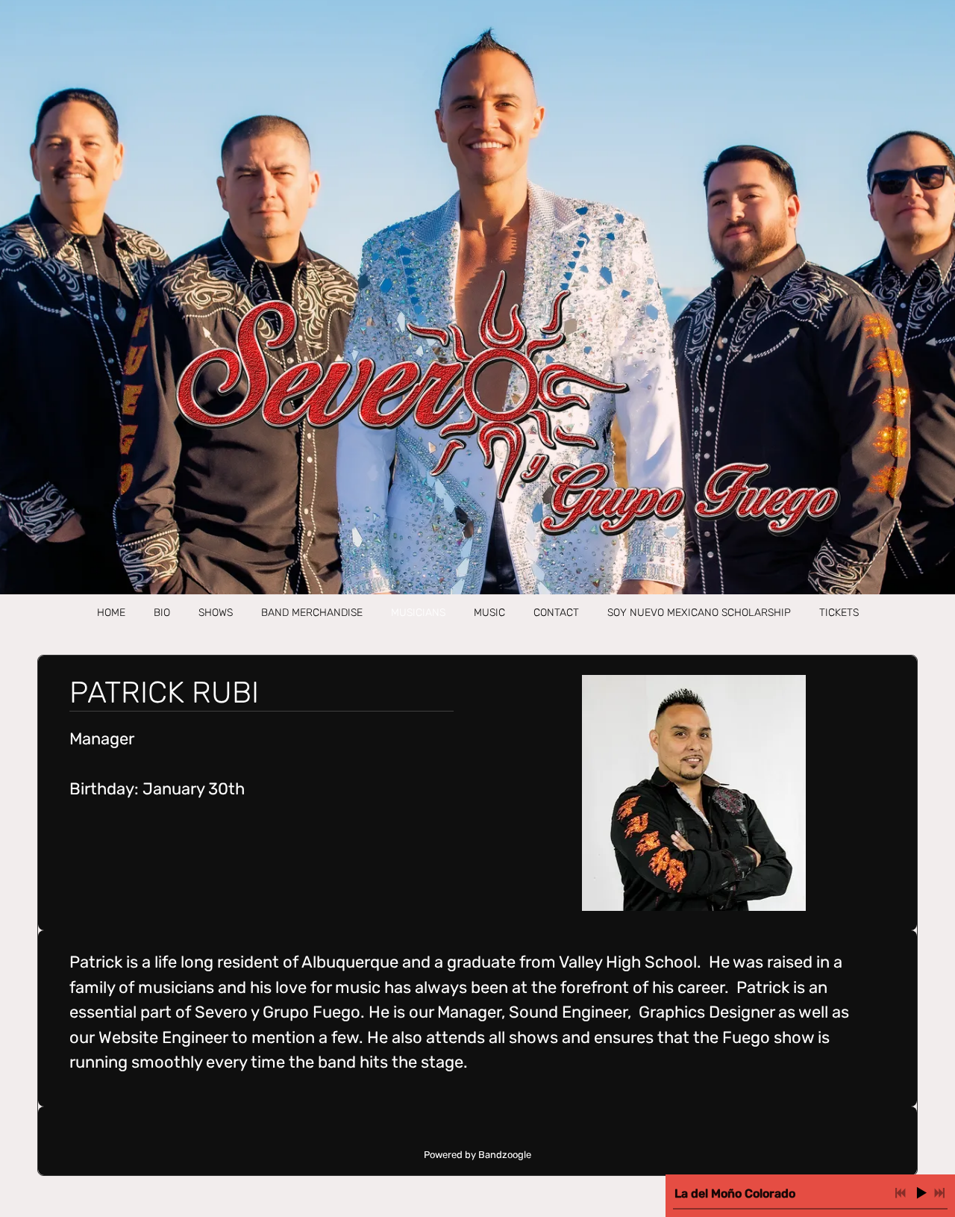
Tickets (839, 612)
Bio (162, 612)
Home (111, 612)
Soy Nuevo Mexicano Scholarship (699, 612)
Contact (556, 612)
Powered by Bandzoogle (477, 1154)
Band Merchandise (312, 612)
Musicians (418, 612)
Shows (215, 612)
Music (489, 612)
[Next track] (939, 1193)
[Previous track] (900, 1193)
